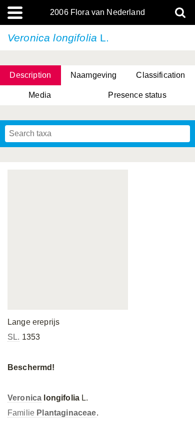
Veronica (25, 398)
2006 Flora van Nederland (97, 12)
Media (39, 95)
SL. (14, 337)
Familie (52, 413)
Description (30, 75)
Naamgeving (93, 75)
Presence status (137, 95)
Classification (160, 75)
